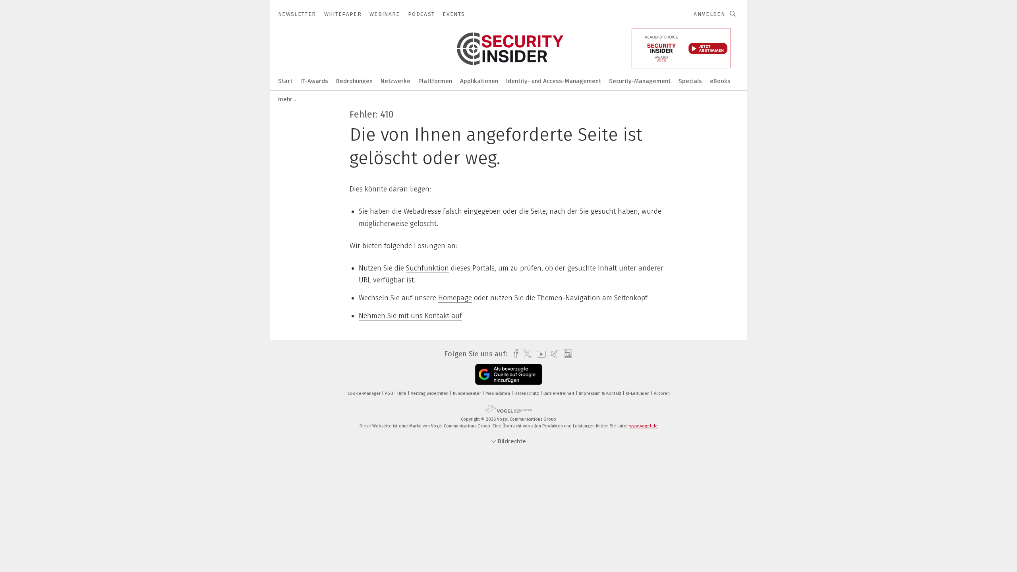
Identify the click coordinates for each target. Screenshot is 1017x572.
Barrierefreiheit (559, 393)
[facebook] (514, 354)
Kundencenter (467, 393)
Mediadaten (498, 393)
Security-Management (640, 81)
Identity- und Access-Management (553, 81)
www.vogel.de (643, 426)
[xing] (552, 354)
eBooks (720, 81)
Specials (690, 81)
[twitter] (525, 353)
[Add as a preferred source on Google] (508, 374)
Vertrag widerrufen (430, 393)
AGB (389, 393)
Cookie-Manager (365, 393)
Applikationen (479, 81)
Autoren (662, 393)
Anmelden (709, 14)
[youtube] (539, 354)
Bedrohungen (354, 81)
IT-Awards (314, 81)
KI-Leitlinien (638, 393)
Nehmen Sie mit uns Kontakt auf (410, 315)
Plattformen (435, 81)
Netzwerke (395, 81)
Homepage (455, 298)
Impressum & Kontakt (601, 393)
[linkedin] (566, 354)
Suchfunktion (427, 268)
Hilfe (402, 393)
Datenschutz (527, 393)
